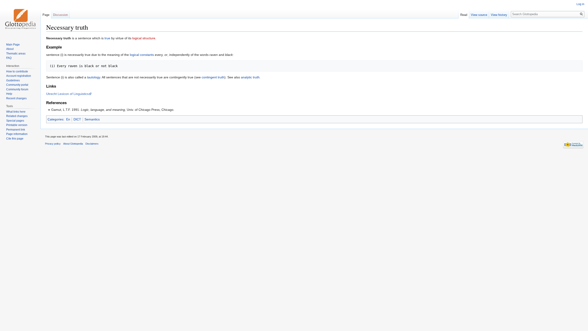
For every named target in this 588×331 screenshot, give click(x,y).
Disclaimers (92, 143)
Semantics (92, 119)
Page (45, 15)
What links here (15, 111)
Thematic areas (15, 53)
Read (463, 15)
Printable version (16, 125)
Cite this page (14, 138)
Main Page (13, 44)
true (107, 38)
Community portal (17, 84)
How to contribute (17, 71)
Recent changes (16, 98)
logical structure (143, 38)
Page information (17, 134)
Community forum (17, 89)
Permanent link (15, 129)
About (10, 49)
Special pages (15, 120)
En (68, 119)
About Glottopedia (73, 143)
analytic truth (250, 77)
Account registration (18, 75)
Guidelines (13, 80)
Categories (55, 119)
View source (479, 15)
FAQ (8, 58)
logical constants (142, 55)
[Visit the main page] (20, 18)
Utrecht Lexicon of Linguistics (67, 94)
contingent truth (213, 77)
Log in (580, 4)
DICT (77, 119)
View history (499, 15)
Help (9, 93)
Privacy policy (53, 143)
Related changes (17, 116)
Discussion (60, 15)
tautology (93, 77)
